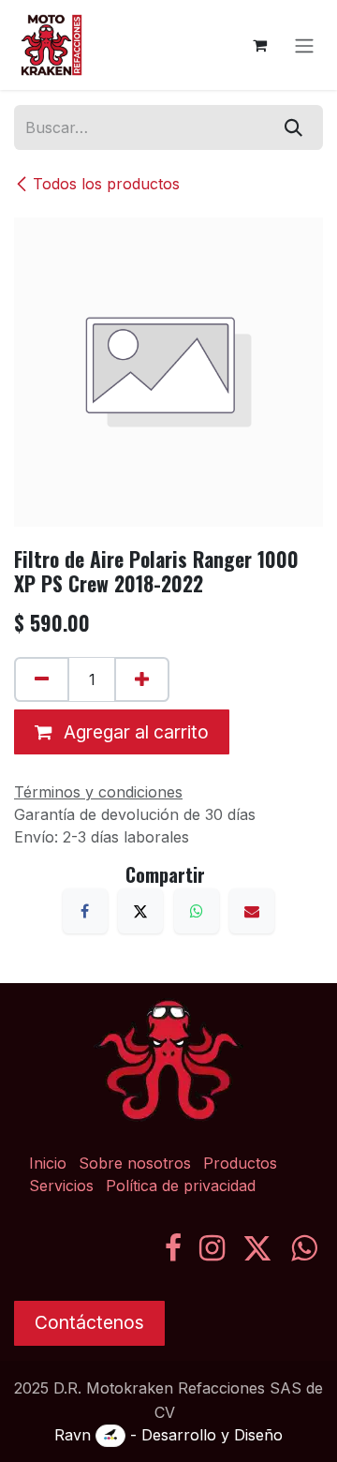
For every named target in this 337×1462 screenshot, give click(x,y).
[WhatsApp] (196, 910)
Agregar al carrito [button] (134, 732)
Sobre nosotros (135, 1163)
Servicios (61, 1185)
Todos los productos (106, 183)
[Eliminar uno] (41, 679)
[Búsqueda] (293, 127)
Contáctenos (89, 1322)
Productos (240, 1163)
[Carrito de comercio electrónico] (259, 45)
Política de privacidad (181, 1185)
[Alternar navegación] (304, 45)
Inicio (47, 1163)
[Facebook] (85, 910)
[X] (140, 910)
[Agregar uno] (141, 679)
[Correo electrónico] (251, 910)
